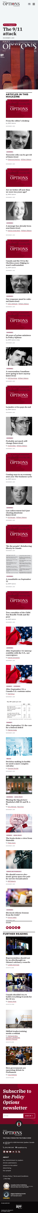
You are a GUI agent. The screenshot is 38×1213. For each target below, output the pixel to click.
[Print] (16, 927)
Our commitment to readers (13, 1160)
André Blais (12, 446)
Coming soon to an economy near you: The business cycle (19, 475)
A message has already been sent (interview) (18, 227)
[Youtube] (10, 1152)
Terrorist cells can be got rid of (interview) (19, 155)
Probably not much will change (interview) (16, 442)
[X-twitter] (19, 927)
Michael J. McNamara (13, 1037)
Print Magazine (9, 25)
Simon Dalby (12, 917)
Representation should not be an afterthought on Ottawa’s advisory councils (18, 960)
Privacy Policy (7, 1176)
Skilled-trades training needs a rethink (16, 1032)
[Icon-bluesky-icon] (7, 927)
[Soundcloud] (13, 1152)
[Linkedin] (10, 927)
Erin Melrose (12, 806)
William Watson (26, 159)
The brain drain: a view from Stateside (19, 839)
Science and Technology (14, 871)
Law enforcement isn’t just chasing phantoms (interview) (18, 512)
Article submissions (10, 1163)
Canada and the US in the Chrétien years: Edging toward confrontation (18, 263)
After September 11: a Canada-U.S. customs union (18, 690)
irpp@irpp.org (22, 1147)
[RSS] (19, 1152)
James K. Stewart (11, 1039)
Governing (10, 151)
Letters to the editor (10, 1165)
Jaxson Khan (12, 1001)
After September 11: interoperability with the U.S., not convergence (19, 653)
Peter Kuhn (12, 843)
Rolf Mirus (11, 694)
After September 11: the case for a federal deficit (19, 726)
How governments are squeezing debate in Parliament (16, 1070)
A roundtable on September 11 (18, 580)
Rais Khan (20, 806)
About (6, 1157)
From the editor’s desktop (17, 120)
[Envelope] (13, 927)
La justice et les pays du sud (18, 407)
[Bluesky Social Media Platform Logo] (7, 1152)
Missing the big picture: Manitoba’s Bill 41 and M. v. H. (18, 802)
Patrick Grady (12, 730)
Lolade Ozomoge (13, 965)
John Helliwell (12, 304)
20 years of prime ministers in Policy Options (18, 336)
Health (9, 758)
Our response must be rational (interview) (18, 300)
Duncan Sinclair (13, 768)
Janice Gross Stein (14, 230)
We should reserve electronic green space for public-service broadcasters (18, 876)
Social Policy (18, 797)
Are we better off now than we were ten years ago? (18, 191)
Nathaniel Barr (13, 1036)
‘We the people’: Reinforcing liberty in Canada (19, 547)
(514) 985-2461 (9, 1147)
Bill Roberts (12, 881)
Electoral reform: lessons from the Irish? (17, 913)
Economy (9, 686)
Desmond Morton (14, 159)
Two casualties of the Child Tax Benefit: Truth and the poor (18, 614)
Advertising (7, 1168)
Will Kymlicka (12, 378)
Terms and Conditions (21, 1176)
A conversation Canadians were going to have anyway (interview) (18, 373)
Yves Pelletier (12, 1075)
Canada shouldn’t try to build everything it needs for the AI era (19, 996)
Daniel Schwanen (14, 657)
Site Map (7, 1178)
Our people (7, 1170)
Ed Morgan (11, 517)
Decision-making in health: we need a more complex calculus (18, 763)
